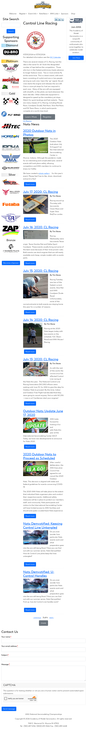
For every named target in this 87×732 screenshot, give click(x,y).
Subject (5, 655)
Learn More (32, 117)
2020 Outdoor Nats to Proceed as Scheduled (39, 456)
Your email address (9, 646)
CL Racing (27, 121)
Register (22, 14)
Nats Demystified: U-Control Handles (38, 574)
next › (51, 617)
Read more (30, 184)
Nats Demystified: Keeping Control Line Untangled (42, 525)
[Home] (42, 5)
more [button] (43, 623)
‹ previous (37, 617)
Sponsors (64, 14)
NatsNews (43, 14)
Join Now (76, 58)
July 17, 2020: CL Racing (40, 192)
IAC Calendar (56, 57)
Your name (6, 637)
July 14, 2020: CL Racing (40, 320)
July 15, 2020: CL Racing (40, 271)
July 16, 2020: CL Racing (40, 227)
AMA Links (54, 14)
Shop (73, 14)
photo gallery (45, 173)
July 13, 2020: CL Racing (40, 359)
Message (5, 664)
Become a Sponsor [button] (11, 263)
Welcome (12, 14)
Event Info (32, 14)
